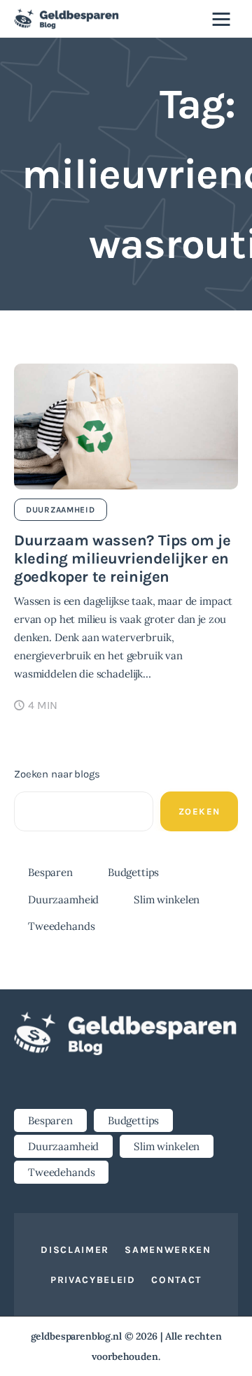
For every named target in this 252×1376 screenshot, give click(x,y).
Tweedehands (61, 926)
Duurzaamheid (60, 510)
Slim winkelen (167, 899)
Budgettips (134, 872)
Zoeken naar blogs (56, 774)
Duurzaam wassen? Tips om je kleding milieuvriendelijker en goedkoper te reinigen (122, 558)
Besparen (50, 872)
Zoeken (199, 811)
